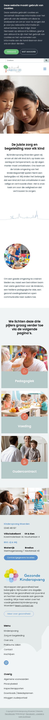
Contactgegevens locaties (20, 557)
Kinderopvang (11, 630)
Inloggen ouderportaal (15, 697)
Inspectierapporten (14, 688)
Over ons (8, 640)
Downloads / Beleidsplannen (18, 693)
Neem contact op (24, 605)
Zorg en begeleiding (14, 635)
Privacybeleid (11, 683)
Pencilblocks (10, 714)
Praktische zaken (12, 644)
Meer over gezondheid (18, 613)
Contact (8, 649)
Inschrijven (9, 654)
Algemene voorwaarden (16, 679)
